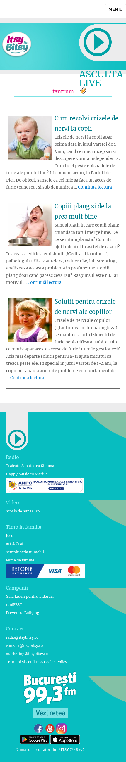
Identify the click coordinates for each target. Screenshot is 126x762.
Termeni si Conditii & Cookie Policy (36, 662)
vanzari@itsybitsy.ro (24, 645)
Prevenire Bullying (22, 613)
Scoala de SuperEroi (23, 511)
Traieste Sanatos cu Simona (30, 466)
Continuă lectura (95, 187)
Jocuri (11, 535)
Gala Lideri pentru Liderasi (30, 596)
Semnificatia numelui (25, 552)
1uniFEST (14, 604)
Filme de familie (20, 560)
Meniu (115, 9)
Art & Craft (15, 544)
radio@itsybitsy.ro (22, 637)
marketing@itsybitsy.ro (27, 654)
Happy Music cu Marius (26, 474)
